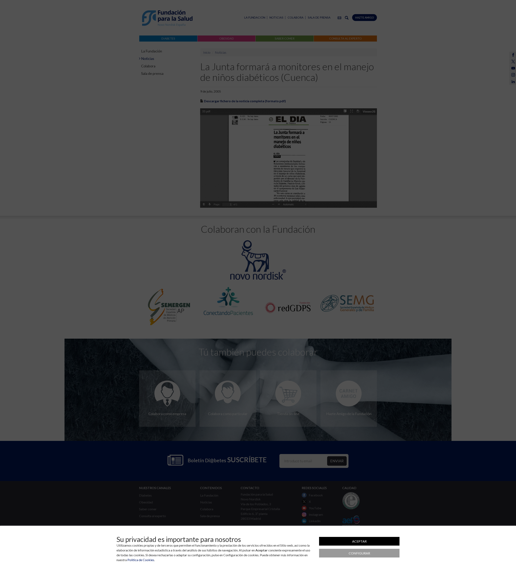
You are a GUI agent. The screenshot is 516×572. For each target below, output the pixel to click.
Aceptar (359, 541)
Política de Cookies (140, 560)
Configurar (359, 553)
